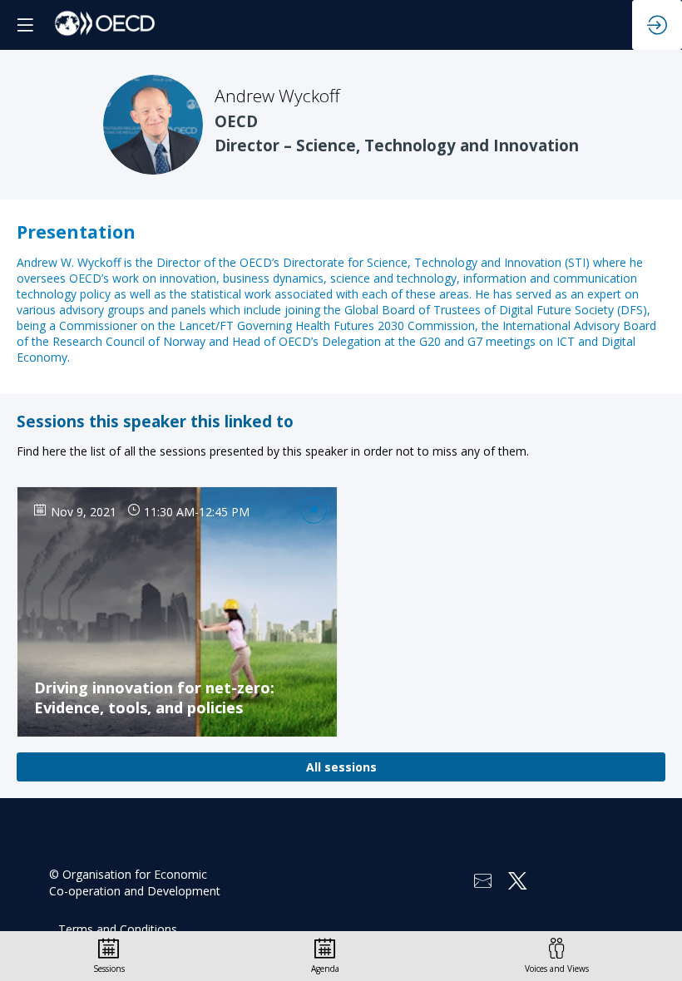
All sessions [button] (341, 767)
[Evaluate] (313, 510)
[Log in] (657, 25)
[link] (109, 956)
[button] (25, 25)
